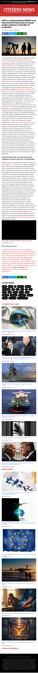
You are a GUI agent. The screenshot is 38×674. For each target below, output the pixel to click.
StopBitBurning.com (31, 1)
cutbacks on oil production (13, 164)
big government (6, 289)
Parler (13, 33)
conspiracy (28, 286)
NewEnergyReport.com (25, 211)
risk (26, 289)
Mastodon (6, 33)
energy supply (13, 295)
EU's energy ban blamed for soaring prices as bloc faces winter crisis (19, 554)
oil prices (10, 286)
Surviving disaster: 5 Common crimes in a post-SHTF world (16, 437)
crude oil (21, 292)
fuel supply (30, 295)
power (22, 289)
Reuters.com (24, 269)
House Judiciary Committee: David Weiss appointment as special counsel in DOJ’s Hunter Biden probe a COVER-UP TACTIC (18, 358)
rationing (15, 292)
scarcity (27, 292)
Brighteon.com (8, 243)
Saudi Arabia (21, 286)
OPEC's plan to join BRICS (24, 217)
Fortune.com (15, 269)
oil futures (4, 298)
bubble (9, 292)
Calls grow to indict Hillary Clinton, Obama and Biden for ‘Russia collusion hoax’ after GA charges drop (17, 463)
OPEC (13, 289)
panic (17, 289)
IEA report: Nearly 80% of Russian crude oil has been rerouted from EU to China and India (19, 253)
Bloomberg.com (6, 269)
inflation (4, 292)
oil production (22, 295)
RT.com (27, 267)
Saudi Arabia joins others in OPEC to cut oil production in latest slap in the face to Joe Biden (19, 265)
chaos (30, 289)
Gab (20, 33)
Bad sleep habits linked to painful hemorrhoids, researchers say (17, 613)
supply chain (5, 295)
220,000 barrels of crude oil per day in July (21, 122)
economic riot (12, 298)
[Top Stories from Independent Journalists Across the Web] (19, 13)
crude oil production (22, 298)
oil (15, 286)
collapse (4, 286)
